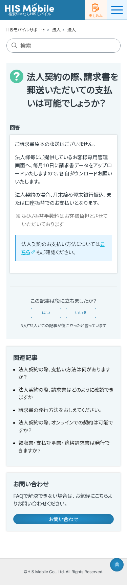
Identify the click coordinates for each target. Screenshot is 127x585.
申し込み (96, 16)
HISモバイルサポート (25, 29)
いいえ (81, 312)
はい (46, 312)
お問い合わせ (63, 519)
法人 (56, 29)
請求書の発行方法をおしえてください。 (60, 410)
